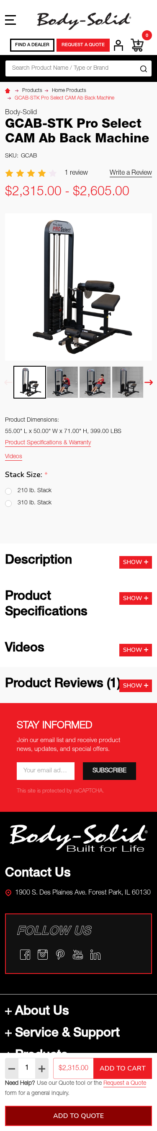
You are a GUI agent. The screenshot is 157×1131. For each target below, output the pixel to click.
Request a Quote (124, 1083)
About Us (42, 1012)
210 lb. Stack (34, 491)
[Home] (9, 90)
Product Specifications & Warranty (48, 443)
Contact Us (38, 874)
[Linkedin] (95, 954)
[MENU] (10, 19)
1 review (76, 173)
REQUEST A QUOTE (83, 45)
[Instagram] (42, 954)
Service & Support (67, 1034)
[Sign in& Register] (118, 45)
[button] (79, 838)
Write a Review (131, 173)
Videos (13, 457)
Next (148, 382)
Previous (8, 382)
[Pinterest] (60, 954)
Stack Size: (26, 475)
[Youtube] (78, 954)
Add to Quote (78, 1116)
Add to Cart (123, 1068)
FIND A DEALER (32, 45)
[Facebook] (25, 954)
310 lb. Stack (34, 503)
